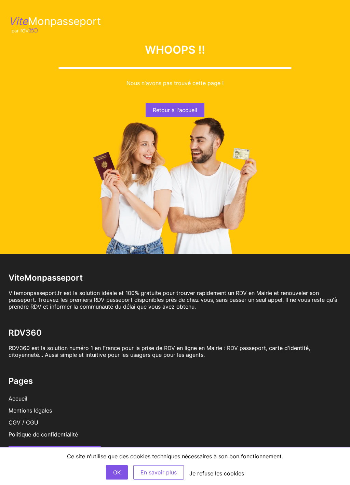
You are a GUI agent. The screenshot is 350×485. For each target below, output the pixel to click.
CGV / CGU (23, 422)
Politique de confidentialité (43, 434)
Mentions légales (30, 410)
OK (117, 472)
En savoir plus (158, 472)
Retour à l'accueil (175, 110)
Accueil (18, 398)
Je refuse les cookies (216, 473)
